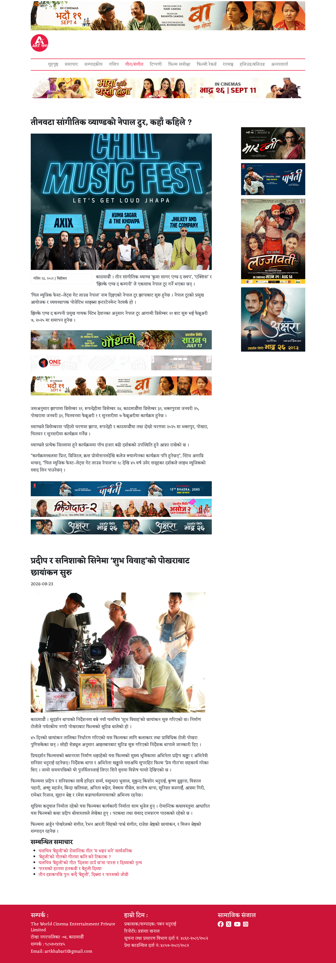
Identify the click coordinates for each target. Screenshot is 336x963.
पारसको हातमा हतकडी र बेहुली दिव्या (70, 869)
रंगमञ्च (228, 64)
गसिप (114, 64)
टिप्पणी (156, 64)
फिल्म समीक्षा (179, 64)
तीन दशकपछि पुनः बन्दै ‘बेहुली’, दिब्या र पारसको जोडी (83, 875)
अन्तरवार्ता (279, 64)
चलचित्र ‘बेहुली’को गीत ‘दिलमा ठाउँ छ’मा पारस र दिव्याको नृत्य (90, 863)
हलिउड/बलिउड (252, 64)
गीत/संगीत (134, 64)
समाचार (71, 64)
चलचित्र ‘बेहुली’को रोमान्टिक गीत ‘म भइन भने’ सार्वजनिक (85, 851)
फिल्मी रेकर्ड (206, 64)
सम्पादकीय (93, 64)
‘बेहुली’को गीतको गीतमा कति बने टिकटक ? (75, 857)
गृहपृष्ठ (53, 64)
